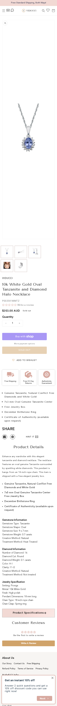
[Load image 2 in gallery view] (21, 252)
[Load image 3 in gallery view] (34, 252)
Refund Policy (8, 669)
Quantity (7, 317)
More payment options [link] (24, 344)
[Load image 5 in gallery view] (21, 266)
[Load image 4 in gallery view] (7, 266)
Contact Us (19, 664)
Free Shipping (33, 664)
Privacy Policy (42, 669)
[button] (3, 10)
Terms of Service (25, 669)
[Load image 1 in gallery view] (7, 252)
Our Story (7, 664)
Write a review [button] (28, 643)
